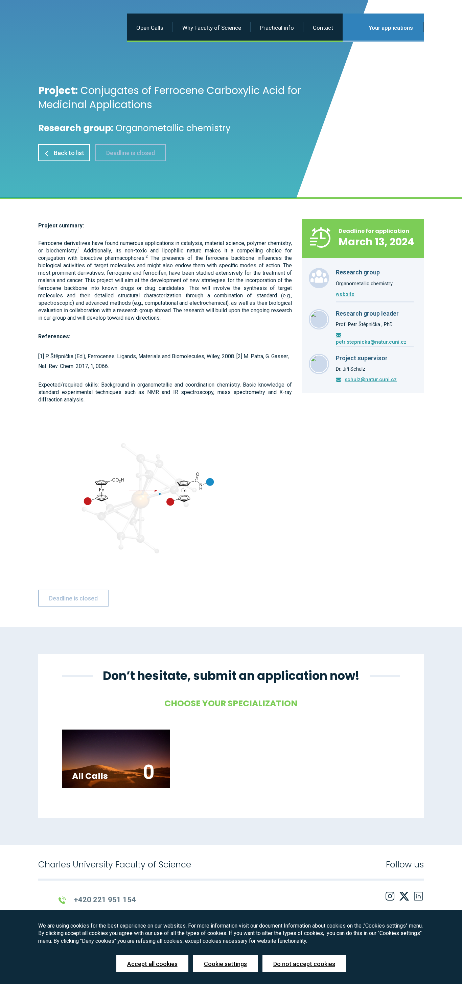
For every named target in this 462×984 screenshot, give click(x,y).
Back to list (68, 152)
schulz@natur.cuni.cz (371, 379)
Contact (323, 27)
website (345, 294)
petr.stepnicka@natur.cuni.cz (371, 342)
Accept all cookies (152, 963)
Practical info (277, 27)
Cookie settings (225, 963)
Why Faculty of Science (211, 27)
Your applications (390, 27)
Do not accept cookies (304, 963)
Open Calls (149, 27)
